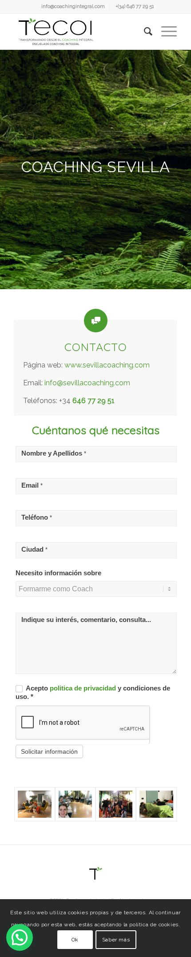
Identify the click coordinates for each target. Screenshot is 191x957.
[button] (19, 937)
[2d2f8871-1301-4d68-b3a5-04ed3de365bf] (116, 804)
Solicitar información (49, 751)
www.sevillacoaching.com (107, 365)
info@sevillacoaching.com (87, 383)
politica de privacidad (84, 688)
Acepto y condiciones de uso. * (93, 692)
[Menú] (164, 31)
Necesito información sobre (58, 573)
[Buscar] (143, 31)
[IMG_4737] (156, 804)
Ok (75, 940)
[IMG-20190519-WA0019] (75, 804)
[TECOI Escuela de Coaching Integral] (79, 31)
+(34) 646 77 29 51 (134, 6)
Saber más (116, 940)
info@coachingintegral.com (73, 6)
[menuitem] (73, 6)
